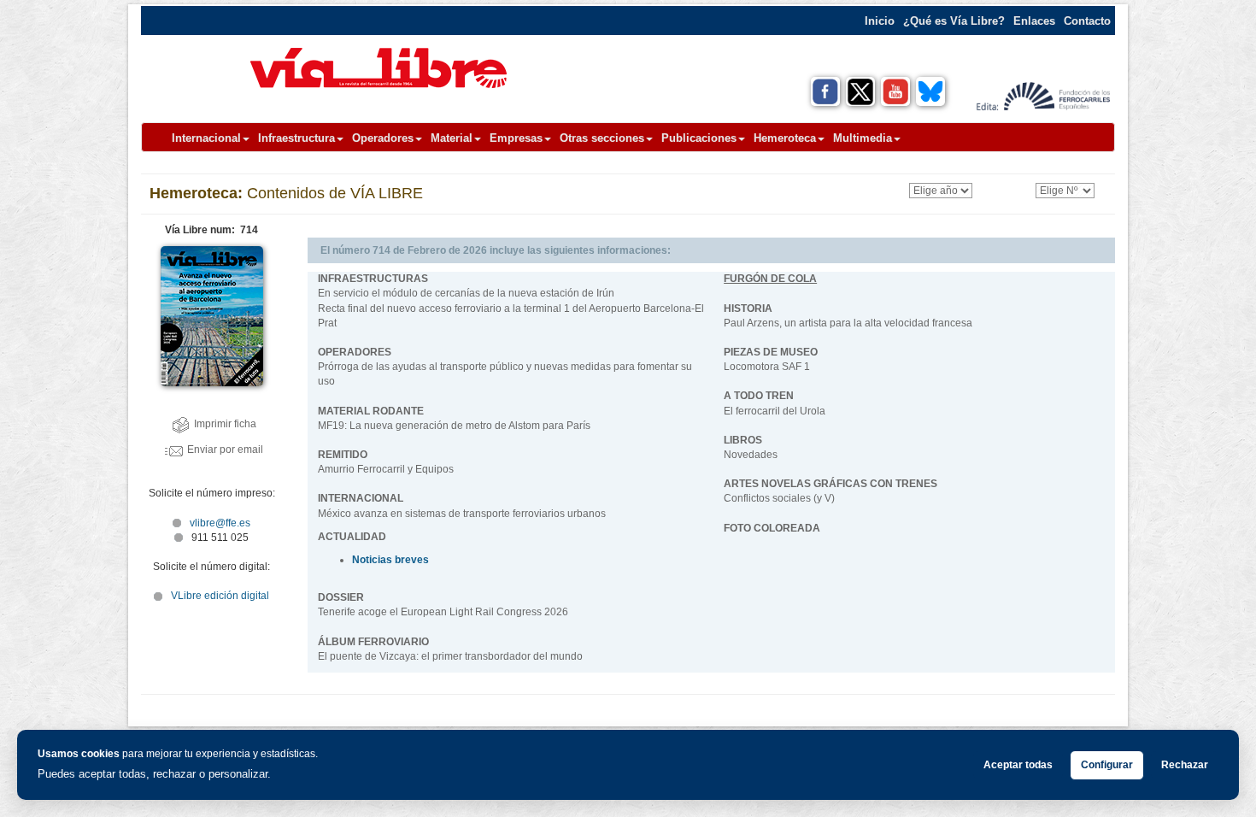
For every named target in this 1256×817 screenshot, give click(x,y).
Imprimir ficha (225, 424)
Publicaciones (699, 138)
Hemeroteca (785, 138)
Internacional (206, 138)
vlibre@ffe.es (220, 523)
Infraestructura (296, 138)
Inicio (880, 21)
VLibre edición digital (220, 596)
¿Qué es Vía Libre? (954, 21)
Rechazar (1184, 765)
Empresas (516, 138)
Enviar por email (225, 450)
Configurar (1107, 765)
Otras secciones (602, 138)
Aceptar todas (1018, 765)
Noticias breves (390, 560)
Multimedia (862, 138)
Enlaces (1034, 21)
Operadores (383, 138)
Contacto (1087, 21)
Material (451, 138)
